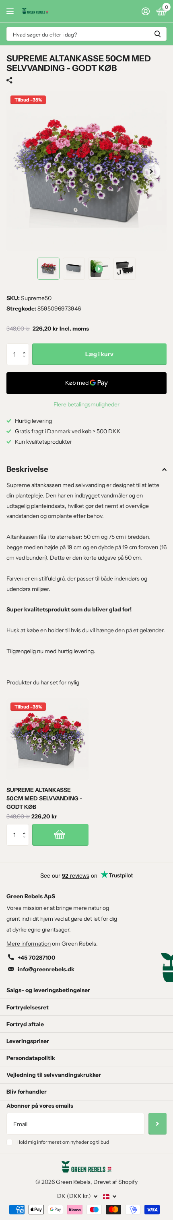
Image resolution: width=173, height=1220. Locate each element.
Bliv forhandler (26, 1091)
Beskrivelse (27, 469)
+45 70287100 (37, 957)
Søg (158, 34)
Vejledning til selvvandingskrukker (53, 1074)
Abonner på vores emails (39, 1105)
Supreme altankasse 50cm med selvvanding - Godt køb (44, 798)
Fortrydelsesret (27, 1007)
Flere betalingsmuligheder (86, 404)
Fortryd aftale (25, 1024)
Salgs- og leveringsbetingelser (48, 990)
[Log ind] (145, 11)
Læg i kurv (99, 354)
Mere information (28, 943)
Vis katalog (11, 11)
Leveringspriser (27, 1041)
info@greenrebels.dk (46, 969)
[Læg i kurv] (60, 835)
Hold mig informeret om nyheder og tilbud (62, 1142)
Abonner (157, 1124)
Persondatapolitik (30, 1058)
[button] (26, 346)
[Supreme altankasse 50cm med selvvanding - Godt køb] (47, 739)
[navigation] (48, 269)
